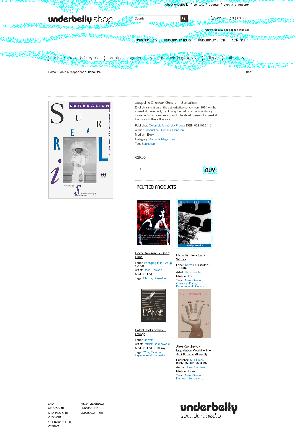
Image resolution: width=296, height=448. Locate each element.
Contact (199, 5)
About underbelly (92, 403)
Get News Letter (59, 422)
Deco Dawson (153, 270)
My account (56, 408)
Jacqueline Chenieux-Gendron (164, 130)
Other (232, 58)
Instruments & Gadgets (176, 58)
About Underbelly (177, 5)
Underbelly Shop (211, 40)
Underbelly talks (177, 40)
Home (52, 72)
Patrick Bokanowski (157, 344)
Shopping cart (58, 413)
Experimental (184, 286)
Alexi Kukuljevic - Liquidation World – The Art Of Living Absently (193, 350)
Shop (51, 403)
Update (214, 5)
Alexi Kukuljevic (196, 367)
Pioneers (200, 286)
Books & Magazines (127, 58)
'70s (146, 352)
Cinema (156, 352)
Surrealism (149, 143)
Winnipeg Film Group (158, 262)
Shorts (147, 278)
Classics (181, 283)
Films (212, 58)
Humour (181, 378)
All (56, 58)
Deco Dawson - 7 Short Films (152, 255)
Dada (192, 283)
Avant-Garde (192, 280)
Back (249, 72)
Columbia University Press (166, 125)
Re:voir (190, 265)
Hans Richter (193, 272)
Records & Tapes (84, 58)
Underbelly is (146, 40)
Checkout (54, 417)
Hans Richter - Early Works (190, 257)
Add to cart (210, 171)
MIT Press (197, 360)
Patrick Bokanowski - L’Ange (150, 332)
